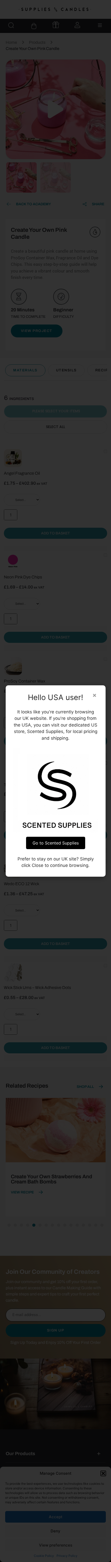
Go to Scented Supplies (56, 843)
